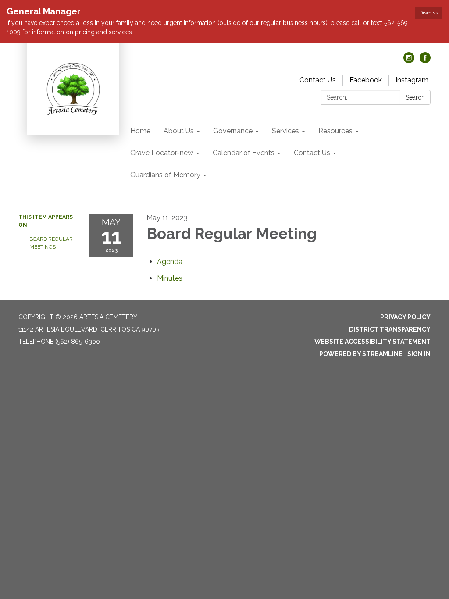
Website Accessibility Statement (372, 341)
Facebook (365, 80)
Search (415, 97)
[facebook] (425, 61)
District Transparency (390, 329)
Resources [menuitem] (335, 131)
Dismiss (428, 13)
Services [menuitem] (285, 131)
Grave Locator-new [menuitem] (161, 153)
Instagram (412, 80)
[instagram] (408, 61)
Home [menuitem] (140, 131)
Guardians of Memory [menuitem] (165, 175)
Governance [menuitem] (233, 131)
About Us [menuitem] (179, 131)
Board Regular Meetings (51, 243)
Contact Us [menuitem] (312, 153)
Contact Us (317, 80)
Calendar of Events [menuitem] (243, 153)
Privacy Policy (405, 317)
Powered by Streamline (361, 353)
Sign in (419, 353)
